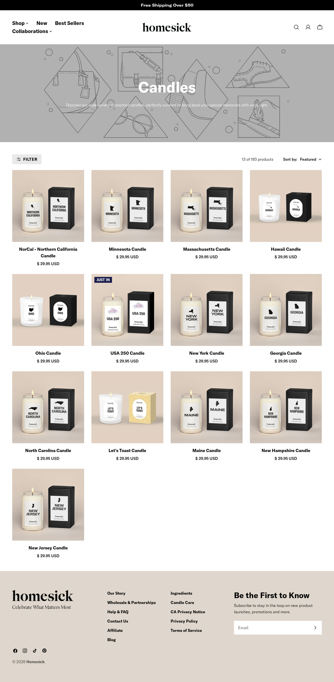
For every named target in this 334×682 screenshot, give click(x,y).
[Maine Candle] (207, 407)
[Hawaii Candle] (286, 206)
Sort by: (290, 159)
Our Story (116, 593)
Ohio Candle (48, 353)
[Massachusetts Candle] (207, 206)
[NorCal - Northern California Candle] (48, 206)
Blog (111, 639)
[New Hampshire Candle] (286, 407)
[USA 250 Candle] (127, 310)
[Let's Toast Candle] (127, 407)
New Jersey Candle (48, 548)
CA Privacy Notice (188, 611)
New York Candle (206, 353)
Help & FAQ (117, 611)
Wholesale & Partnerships (131, 602)
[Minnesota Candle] (127, 206)
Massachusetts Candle (206, 249)
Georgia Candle (286, 353)
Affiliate (115, 630)
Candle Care (182, 602)
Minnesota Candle (127, 249)
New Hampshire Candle (286, 450)
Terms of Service (186, 630)
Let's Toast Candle (127, 450)
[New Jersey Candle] (48, 505)
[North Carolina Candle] (48, 407)
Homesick (35, 661)
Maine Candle (206, 450)
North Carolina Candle (48, 450)
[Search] (296, 27)
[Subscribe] (315, 628)
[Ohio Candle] (48, 310)
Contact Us (117, 621)
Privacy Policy (184, 621)
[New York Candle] (207, 310)
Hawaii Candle (286, 249)
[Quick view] (76, 182)
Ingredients (181, 593)
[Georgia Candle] (286, 310)
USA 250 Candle (128, 353)
